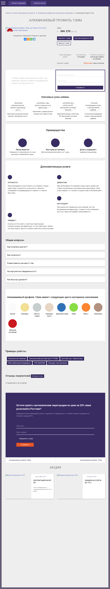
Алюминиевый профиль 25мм (20, 460)
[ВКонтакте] (25, 39)
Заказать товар (64, 38)
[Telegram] (34, 39)
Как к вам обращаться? (65, 75)
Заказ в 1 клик (64, 43)
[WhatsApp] (31, 39)
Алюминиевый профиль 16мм (91, 460)
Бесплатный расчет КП (83, 38)
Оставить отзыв (37, 376)
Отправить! (80, 88)
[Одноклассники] (28, 39)
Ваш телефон (62, 81)
